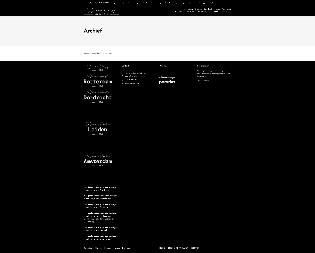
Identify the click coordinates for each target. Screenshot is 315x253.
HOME (162, 248)
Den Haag (226, 9)
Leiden (217, 9)
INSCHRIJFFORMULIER (178, 248)
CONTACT (194, 248)
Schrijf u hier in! (203, 80)
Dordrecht (208, 9)
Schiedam (199, 9)
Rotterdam (188, 9)
